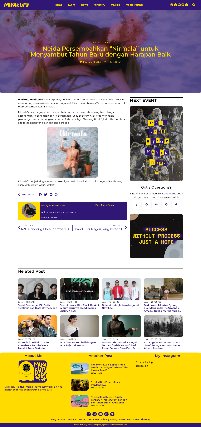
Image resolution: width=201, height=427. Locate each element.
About (61, 407)
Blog (53, 407)
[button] (40, 182)
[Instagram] (94, 402)
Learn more (45, 421)
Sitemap (145, 407)
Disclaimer (93, 407)
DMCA (81, 407)
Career (135, 407)
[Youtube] (100, 402)
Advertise (124, 407)
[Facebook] (106, 402)
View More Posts (104, 193)
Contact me (169, 181)
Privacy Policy (109, 407)
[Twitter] (112, 402)
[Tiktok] (89, 402)
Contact (71, 407)
